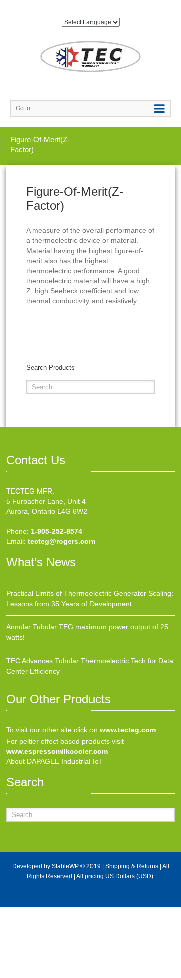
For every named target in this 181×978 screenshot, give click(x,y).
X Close (12, 912)
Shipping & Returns (131, 866)
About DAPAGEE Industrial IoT (54, 761)
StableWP (65, 866)
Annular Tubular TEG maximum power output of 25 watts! (87, 632)
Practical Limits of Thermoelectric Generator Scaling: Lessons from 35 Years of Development (89, 598)
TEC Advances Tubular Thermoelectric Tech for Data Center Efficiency (89, 666)
